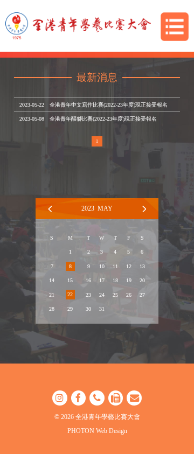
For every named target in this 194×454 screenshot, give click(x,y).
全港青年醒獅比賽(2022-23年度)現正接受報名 (103, 119)
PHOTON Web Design (97, 431)
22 (70, 294)
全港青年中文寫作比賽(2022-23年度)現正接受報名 (109, 105)
